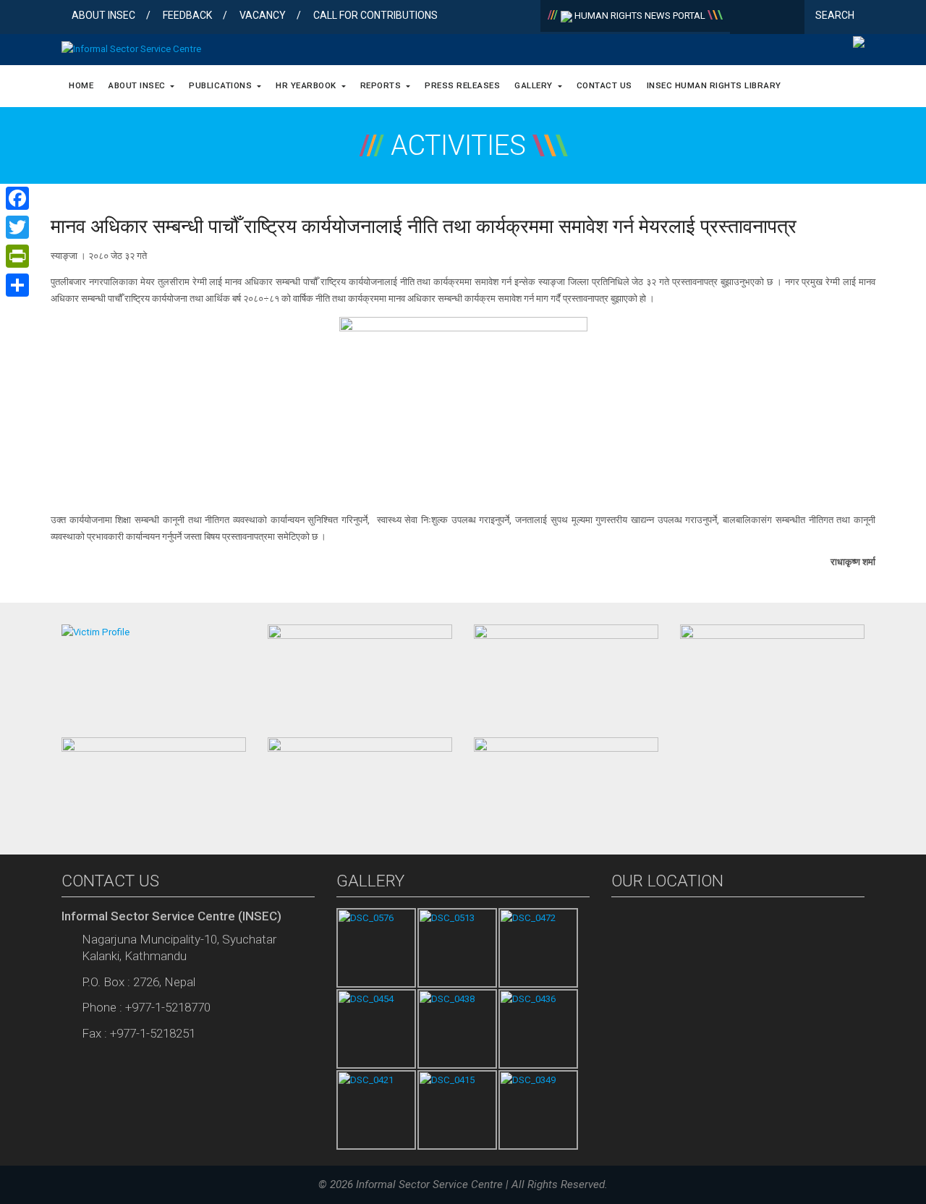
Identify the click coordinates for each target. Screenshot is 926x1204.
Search (836, 15)
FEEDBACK (187, 15)
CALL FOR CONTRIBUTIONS (375, 15)
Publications (222, 85)
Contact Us (604, 85)
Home (81, 85)
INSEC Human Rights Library (714, 85)
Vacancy (262, 15)
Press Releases (462, 85)
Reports (382, 85)
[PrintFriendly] (17, 256)
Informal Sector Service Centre (429, 1184)
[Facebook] (744, 18)
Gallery (534, 85)
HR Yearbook (307, 85)
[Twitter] (767, 18)
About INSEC (103, 15)
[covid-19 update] (153, 782)
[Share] (17, 285)
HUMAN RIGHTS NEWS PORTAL (640, 15)
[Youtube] (790, 18)
